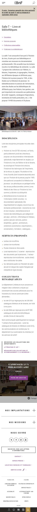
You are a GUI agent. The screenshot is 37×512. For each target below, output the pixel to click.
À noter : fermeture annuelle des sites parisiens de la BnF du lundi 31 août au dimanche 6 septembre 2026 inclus (18, 12)
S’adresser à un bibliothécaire (13, 49)
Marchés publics (10, 497)
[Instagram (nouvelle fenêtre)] (21, 440)
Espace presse (18, 461)
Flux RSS (26, 479)
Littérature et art (11, 347)
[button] (13, 509)
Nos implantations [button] (17, 410)
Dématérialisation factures (10, 501)
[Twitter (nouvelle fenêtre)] (11, 440)
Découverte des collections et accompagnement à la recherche (16, 351)
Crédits (26, 501)
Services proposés (10, 41)
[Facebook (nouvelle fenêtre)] (16, 440)
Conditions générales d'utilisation (11, 484)
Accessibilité (10, 491)
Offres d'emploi (26, 497)
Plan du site (10, 479)
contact (18, 456)
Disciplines (7, 37)
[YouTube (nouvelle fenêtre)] (25, 440)
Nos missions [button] (17, 422)
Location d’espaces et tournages (18, 465)
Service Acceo (16, 470)
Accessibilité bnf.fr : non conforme (26, 492)
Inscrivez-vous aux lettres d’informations (18, 449)
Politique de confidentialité (26, 483)
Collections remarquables (12, 45)
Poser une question (18, 378)
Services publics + (26, 487)
